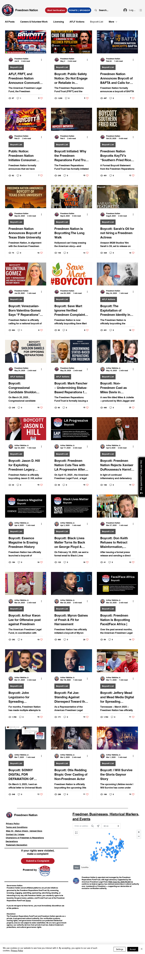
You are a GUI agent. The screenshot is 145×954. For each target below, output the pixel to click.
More (111, 21)
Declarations (12, 841)
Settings (119, 949)
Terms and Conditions (16, 827)
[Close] (141, 949)
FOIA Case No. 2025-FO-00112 (120, 882)
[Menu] (140, 10)
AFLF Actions (77, 21)
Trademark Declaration (16, 845)
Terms (28, 900)
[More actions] (42, 59)
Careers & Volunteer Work (34, 21)
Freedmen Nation (26, 10)
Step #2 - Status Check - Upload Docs (24, 831)
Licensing (58, 21)
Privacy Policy (13, 823)
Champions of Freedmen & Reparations (25, 838)
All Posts (10, 21)
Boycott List (96, 21)
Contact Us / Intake (15, 834)
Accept (133, 949)
